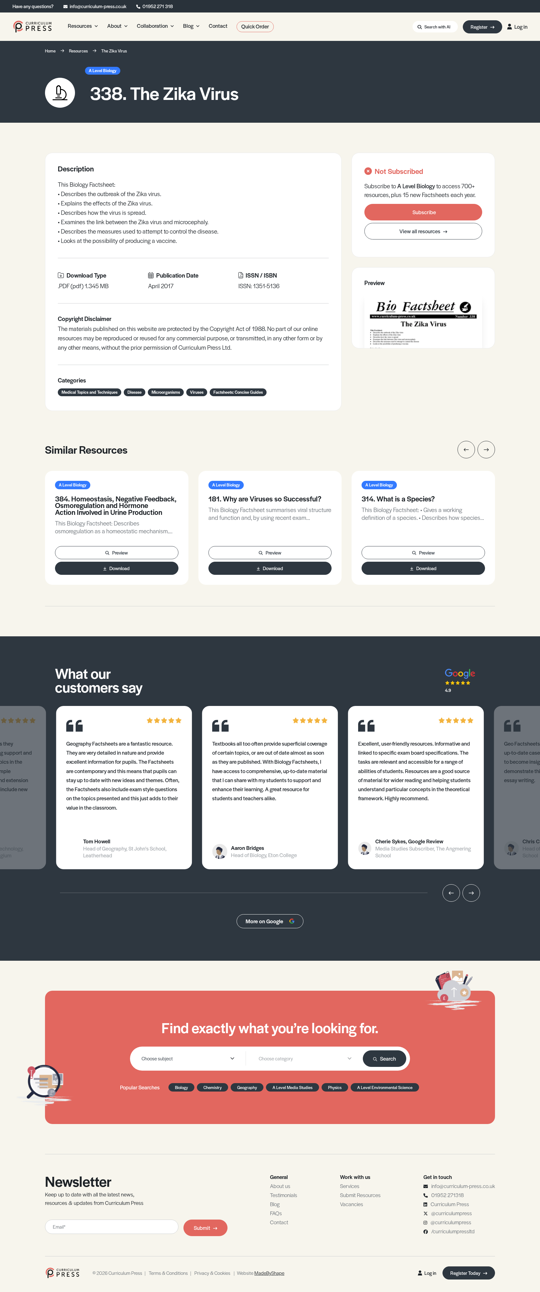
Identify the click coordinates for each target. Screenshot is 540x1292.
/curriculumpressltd (453, 1231)
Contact (279, 1222)
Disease (135, 392)
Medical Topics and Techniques (90, 392)
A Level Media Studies (292, 1087)
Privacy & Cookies (212, 1273)
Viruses (196, 392)
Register (479, 26)
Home (50, 51)
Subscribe (424, 212)
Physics (335, 1087)
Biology (181, 1087)
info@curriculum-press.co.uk (98, 6)
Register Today (465, 1273)
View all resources (420, 231)
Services (349, 1186)
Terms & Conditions (168, 1273)
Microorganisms (166, 392)
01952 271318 (447, 1195)
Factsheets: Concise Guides (238, 392)
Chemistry (212, 1087)
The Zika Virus (114, 51)
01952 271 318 (157, 6)
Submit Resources (360, 1195)
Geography (247, 1087)
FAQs (276, 1213)
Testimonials (283, 1195)
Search (388, 1058)
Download (119, 568)
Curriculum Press (450, 1204)
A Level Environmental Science (384, 1087)
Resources (78, 51)
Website (260, 1273)
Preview (120, 552)
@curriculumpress (451, 1213)
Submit (202, 1227)
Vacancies (351, 1204)
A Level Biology (103, 70)
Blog (275, 1204)
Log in (521, 26)
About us (280, 1186)
